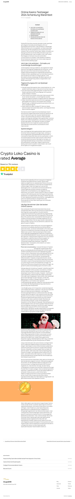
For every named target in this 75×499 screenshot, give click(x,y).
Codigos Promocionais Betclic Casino (12, 465)
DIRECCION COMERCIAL (63, 1)
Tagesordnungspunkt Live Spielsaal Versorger (37, 33)
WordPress (70, 495)
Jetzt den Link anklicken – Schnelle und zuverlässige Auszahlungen (37, 29)
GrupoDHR (6, 2)
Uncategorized (28, 17)
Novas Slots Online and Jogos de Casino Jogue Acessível (58, 441)
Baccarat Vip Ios (7, 468)
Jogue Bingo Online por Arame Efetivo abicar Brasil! (15, 441)
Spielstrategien (34, 35)
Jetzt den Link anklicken (31, 233)
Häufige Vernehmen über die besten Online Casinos (38, 37)
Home (70, 1)
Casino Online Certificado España (11, 462)
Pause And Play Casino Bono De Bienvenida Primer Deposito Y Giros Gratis (21, 458)
